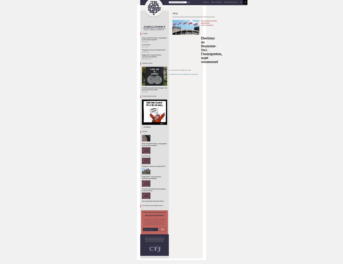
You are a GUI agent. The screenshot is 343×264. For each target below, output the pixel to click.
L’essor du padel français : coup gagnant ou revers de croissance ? (154, 39)
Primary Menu (245, 2)
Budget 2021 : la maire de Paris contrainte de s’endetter (151, 56)
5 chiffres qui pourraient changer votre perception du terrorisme (154, 89)
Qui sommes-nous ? (231, 2)
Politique (207, 25)
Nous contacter (216, 2)
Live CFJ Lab (146, 45)
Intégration (209, 21)
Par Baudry (147, 127)
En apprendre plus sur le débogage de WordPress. (183, 74)
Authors (206, 2)
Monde (205, 23)
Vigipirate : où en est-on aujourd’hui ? (154, 50)
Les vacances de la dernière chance (153, 201)
